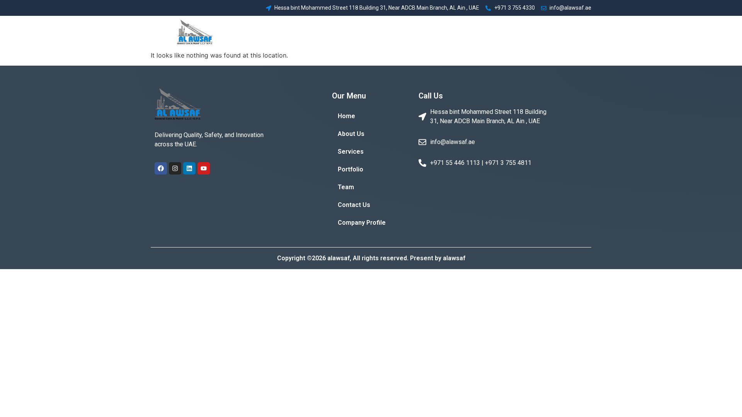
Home (347, 33)
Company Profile (563, 33)
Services (414, 33)
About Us (379, 33)
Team (479, 33)
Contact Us (513, 33)
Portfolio (449, 33)
